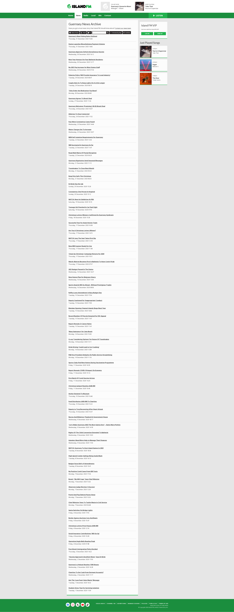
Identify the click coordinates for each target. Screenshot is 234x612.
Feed (84, 32)
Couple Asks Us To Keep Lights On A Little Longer (87, 83)
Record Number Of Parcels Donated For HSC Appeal (87, 316)
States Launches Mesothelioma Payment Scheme (87, 44)
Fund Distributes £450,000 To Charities (83, 401)
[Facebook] (68, 605)
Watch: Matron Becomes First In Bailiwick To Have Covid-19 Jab (91, 262)
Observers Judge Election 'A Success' (82, 487)
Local (93, 15)
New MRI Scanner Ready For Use (80, 246)
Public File (153, 603)
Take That (149, 6)
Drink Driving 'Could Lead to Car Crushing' (84, 347)
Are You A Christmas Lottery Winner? (82, 231)
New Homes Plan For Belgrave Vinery (82, 277)
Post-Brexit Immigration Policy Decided (83, 549)
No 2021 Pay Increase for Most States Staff (84, 67)
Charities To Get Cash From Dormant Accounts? (86, 572)
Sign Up (160, 33)
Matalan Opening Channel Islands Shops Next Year (87, 308)
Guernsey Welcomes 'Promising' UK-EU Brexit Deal (87, 106)
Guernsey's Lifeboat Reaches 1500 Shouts (84, 565)
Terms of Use (163, 603)
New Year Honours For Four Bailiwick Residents (86, 60)
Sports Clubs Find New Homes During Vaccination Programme (91, 363)
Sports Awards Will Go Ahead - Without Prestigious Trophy (90, 285)
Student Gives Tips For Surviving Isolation (84, 588)
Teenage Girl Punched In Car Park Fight (83, 207)
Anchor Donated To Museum (79, 394)
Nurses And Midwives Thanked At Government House (88, 417)
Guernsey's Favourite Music (121, 6)
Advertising (121, 603)
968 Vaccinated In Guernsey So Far (81, 145)
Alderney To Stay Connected (79, 114)
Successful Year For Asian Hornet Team (83, 223)
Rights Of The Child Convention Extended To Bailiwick (88, 433)
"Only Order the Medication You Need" (83, 91)
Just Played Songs (150, 42)
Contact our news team (123, 28)
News (78, 15)
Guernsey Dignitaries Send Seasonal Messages (86, 161)
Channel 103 (111, 603)
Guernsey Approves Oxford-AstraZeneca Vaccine (86, 52)
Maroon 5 (155, 66)
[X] (78, 605)
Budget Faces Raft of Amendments (81, 464)
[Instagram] (73, 605)
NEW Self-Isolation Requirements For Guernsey (86, 137)
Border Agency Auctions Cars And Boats (83, 518)
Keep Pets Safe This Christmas (80, 176)
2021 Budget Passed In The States (81, 269)
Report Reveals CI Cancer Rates (80, 324)
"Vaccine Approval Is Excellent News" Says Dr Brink (87, 557)
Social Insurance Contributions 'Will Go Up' (84, 534)
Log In (147, 33)
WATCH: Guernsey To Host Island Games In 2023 (86, 448)
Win (99, 15)
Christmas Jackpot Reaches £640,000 (82, 386)
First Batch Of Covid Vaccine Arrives (82, 378)
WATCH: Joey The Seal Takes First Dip (82, 238)
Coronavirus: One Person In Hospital (82, 192)
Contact (107, 15)
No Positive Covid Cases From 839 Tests (83, 471)
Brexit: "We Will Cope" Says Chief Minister (84, 479)
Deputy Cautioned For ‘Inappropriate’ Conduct (85, 300)
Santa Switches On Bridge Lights (81, 510)
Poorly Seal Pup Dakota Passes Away (82, 495)
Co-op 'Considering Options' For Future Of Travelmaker (89, 339)
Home (70, 15)
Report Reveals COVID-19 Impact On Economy (85, 370)
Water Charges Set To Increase (80, 130)
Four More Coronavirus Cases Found (82, 122)
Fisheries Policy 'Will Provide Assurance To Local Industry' (89, 75)
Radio (86, 15)
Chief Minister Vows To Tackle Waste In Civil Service (88, 502)
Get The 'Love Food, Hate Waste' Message (84, 580)
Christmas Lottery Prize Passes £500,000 (83, 526)
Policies (144, 603)
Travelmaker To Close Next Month (81, 168)
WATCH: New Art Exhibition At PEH (81, 199)
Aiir (167, 607)
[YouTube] (83, 605)
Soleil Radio (100, 603)
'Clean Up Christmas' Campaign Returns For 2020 (86, 254)
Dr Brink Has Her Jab (76, 184)
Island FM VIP (149, 25)
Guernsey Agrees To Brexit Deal (80, 98)
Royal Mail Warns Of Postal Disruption (82, 153)
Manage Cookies (134, 603)
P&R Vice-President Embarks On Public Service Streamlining (90, 355)
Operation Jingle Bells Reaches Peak (82, 541)
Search (107, 32)
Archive (127, 32)
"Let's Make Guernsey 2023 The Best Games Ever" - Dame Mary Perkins (94, 425)
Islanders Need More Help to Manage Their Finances (88, 440)
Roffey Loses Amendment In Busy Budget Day (85, 293)
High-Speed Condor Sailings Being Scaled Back (85, 456)
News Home (75, 32)
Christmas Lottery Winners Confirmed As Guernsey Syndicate (91, 215)
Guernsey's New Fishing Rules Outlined (83, 36)
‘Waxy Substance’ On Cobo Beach (80, 332)
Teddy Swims (156, 80)
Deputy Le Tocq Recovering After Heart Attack (86, 409)
